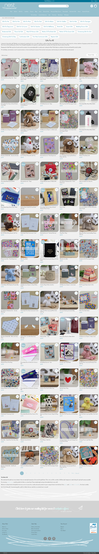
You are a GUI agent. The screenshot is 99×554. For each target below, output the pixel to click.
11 (64, 473)
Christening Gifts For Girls (84, 31)
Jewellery (26, 11)
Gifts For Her (5, 21)
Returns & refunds (35, 528)
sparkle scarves (10, 482)
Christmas (54, 15)
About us (4, 526)
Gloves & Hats (46, 11)
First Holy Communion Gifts (40, 36)
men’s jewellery (77, 484)
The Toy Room (34, 15)
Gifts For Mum (27, 21)
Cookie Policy (34, 534)
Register (96, 1)
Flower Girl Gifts (18, 31)
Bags (36, 11)
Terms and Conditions (36, 530)
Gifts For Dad (38, 21)
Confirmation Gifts (24, 36)
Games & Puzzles (85, 11)
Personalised (65, 11)
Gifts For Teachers (35, 26)
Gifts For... (21, 11)
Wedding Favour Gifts (82, 26)
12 (68, 473)
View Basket (63, 530)
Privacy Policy (34, 532)
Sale (49, 15)
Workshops (60, 15)
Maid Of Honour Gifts (32, 31)
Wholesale (66, 15)
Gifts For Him (16, 21)
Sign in (92, 1)
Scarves (31, 11)
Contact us (4, 532)
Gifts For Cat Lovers (22, 26)
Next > (73, 473)
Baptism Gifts (54, 36)
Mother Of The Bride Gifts (49, 31)
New (11, 11)
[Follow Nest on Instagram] (53, 538)
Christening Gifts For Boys (9, 36)
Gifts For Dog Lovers (7, 26)
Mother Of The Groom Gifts (66, 31)
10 (60, 473)
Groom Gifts (69, 26)
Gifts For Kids (73, 21)
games (65, 484)
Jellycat (15, 11)
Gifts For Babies (49, 21)
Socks (40, 11)
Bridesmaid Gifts (6, 31)
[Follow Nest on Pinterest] (49, 538)
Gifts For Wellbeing (49, 26)
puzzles (70, 484)
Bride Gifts (60, 26)
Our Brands (4, 534)
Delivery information (35, 526)
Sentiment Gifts (73, 11)
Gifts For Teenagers (85, 21)
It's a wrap (4, 530)
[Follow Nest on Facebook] (45, 538)
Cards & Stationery (43, 15)
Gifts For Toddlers (61, 21)
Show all (77, 473)
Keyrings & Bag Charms (56, 11)
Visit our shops (5, 528)
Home (79, 11)
